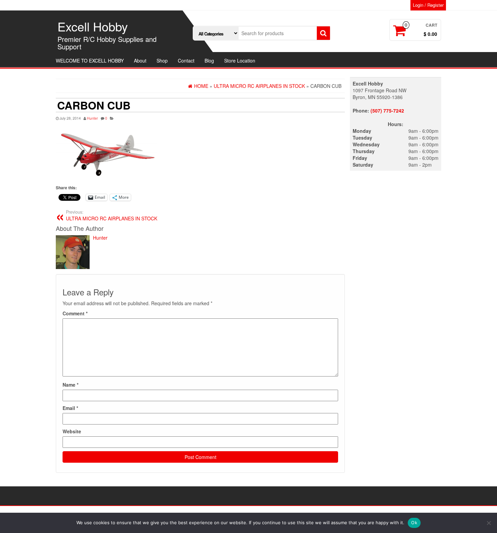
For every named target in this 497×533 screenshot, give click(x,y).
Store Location (239, 60)
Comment (75, 313)
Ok (414, 522)
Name (70, 384)
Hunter (92, 118)
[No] (488, 522)
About (140, 60)
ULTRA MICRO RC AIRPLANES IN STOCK (111, 215)
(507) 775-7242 (387, 110)
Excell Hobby (92, 26)
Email (70, 408)
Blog (209, 60)
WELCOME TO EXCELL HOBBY (90, 60)
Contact (186, 60)
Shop (162, 60)
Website (72, 431)
